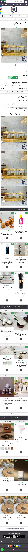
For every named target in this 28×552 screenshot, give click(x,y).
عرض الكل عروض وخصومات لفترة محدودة (14, 528)
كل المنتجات (19, 19)
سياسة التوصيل (18, 92)
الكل (23, 4)
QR (2, 88)
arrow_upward (1, 542)
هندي (6, 4)
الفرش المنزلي (18, 4)
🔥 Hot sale (13, 19)
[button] (4, 1)
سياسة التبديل (9, 92)
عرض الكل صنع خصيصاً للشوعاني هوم (14, 414)
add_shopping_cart (21, 238)
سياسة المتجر (8, 16)
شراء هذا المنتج (13, 78)
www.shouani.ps (14, 549)
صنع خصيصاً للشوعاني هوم (14, 103)
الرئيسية (25, 19)
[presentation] (15, 65)
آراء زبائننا (24, 16)
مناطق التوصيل (16, 16)
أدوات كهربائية (11, 4)
